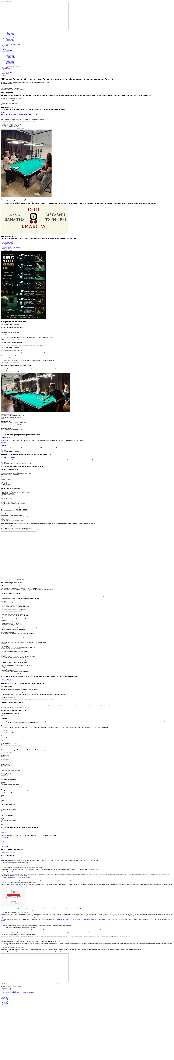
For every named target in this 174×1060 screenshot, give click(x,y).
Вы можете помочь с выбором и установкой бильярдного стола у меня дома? (20, 927)
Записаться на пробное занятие (13, 37)
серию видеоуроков (31, 951)
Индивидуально (5, 437)
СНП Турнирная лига (8, 244)
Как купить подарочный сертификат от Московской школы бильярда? (19, 886)
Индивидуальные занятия (9, 32)
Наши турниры (6, 46)
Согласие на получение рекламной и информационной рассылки (18, 992)
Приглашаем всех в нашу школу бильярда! (17, 875)
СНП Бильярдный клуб (8, 242)
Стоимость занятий (10, 35)
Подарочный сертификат (8, 457)
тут (21, 860)
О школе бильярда (10, 33)
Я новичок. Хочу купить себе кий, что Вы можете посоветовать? (18, 939)
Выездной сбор (9, 50)
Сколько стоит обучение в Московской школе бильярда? (16, 858)
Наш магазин (6, 51)
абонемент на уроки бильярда (17, 884)
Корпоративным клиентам (9, 48)
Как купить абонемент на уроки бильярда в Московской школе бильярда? (20, 882)
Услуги (5, 49)
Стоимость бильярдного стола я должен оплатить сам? (15, 862)
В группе (3, 445)
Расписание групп (10, 41)
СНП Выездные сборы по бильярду (11, 247)
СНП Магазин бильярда (8, 243)
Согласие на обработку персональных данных (14, 991)
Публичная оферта (7, 988)
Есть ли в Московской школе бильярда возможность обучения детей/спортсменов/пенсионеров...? (25, 871)
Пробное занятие (10, 34)
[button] (12, 89)
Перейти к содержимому (6, 1)
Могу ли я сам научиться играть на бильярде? (13, 947)
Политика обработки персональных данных (13, 989)
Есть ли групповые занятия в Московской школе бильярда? (16, 877)
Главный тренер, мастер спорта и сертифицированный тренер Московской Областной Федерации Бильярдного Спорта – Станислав (86, 919)
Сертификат (6, 45)
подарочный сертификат (15, 908)
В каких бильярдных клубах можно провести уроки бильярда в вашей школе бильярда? (23, 867)
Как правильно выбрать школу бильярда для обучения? (15, 912)
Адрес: (19, 113)
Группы (5, 38)
